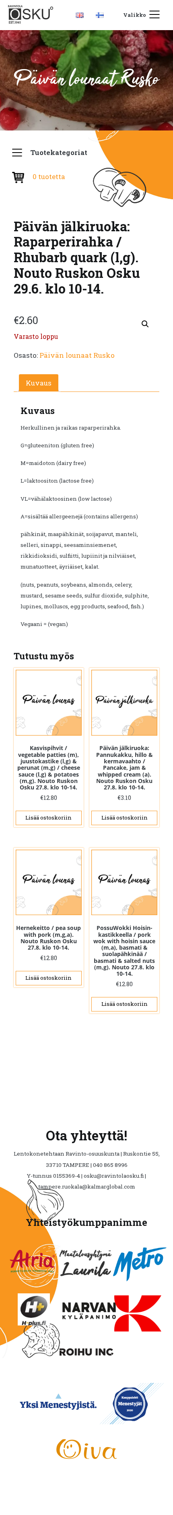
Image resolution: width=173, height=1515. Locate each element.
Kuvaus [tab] (38, 382)
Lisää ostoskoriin (48, 817)
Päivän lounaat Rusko (77, 355)
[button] (145, 324)
